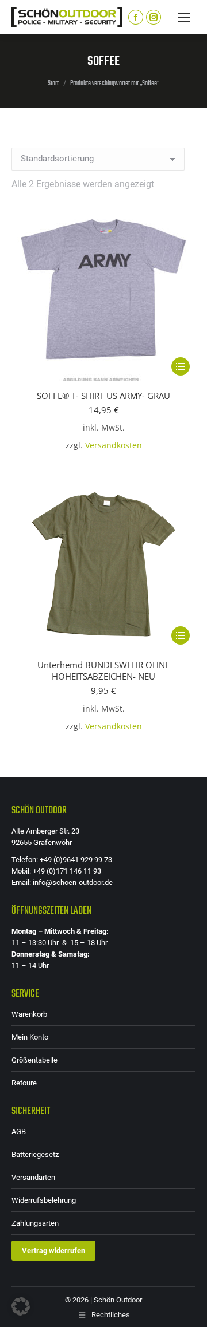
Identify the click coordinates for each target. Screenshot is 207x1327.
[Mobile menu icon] (183, 17)
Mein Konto (30, 1037)
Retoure (24, 1083)
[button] (20, 1306)
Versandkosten (113, 445)
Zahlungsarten (35, 1223)
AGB (19, 1131)
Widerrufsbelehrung (44, 1200)
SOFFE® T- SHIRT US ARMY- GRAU (103, 395)
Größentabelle (34, 1060)
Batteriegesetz (35, 1154)
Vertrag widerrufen (53, 1250)
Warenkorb (29, 1014)
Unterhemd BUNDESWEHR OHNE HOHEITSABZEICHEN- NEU (103, 670)
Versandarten (33, 1177)
